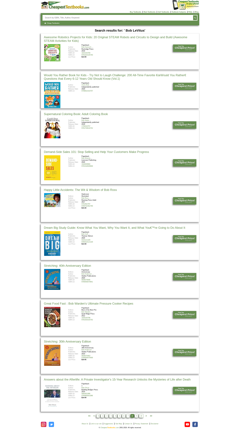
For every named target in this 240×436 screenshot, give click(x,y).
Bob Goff (85, 234)
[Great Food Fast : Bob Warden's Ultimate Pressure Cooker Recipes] (52, 327)
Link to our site (96, 424)
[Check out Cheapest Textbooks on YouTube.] (187, 424)
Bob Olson (85, 388)
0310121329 (86, 240)
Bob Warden (86, 312)
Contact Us (128, 424)
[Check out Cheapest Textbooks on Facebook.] (195, 424)
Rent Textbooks (150, 12)
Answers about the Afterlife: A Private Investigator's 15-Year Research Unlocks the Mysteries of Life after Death (117, 379)
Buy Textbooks (135, 12)
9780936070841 (87, 282)
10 (141, 416)
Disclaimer (154, 424)
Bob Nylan (85, 120)
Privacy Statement (141, 424)
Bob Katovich (86, 47)
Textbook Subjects (179, 12)
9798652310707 (87, 91)
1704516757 (86, 126)
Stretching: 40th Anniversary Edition (67, 265)
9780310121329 (87, 242)
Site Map (118, 424)
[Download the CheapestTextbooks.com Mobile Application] (185, 9)
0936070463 (86, 356)
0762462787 (86, 204)
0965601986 (86, 394)
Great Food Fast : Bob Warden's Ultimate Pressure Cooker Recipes (88, 303)
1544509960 (86, 164)
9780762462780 (87, 206)
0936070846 (86, 280)
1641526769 (86, 53)
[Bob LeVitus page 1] (89, 416)
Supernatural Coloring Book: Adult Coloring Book (76, 114)
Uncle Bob (85, 85)
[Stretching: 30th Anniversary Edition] (52, 365)
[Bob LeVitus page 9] (146, 416)
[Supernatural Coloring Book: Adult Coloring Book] (52, 138)
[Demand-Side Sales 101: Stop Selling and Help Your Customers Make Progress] (52, 180)
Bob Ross (85, 198)
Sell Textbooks (163, 12)
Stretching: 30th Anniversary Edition (67, 341)
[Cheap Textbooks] (65, 9)
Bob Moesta (86, 158)
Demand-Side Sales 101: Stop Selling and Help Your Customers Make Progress (96, 152)
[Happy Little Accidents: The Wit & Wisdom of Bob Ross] (52, 206)
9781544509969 (87, 166)
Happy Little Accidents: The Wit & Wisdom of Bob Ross (80, 190)
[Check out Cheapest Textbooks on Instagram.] (43, 424)
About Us (85, 424)
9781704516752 (87, 128)
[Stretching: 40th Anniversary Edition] (52, 289)
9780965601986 (87, 396)
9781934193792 (87, 320)
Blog (196, 12)
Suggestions (108, 424)
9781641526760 (87, 55)
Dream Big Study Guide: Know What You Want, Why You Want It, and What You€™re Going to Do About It (114, 227)
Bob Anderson (87, 274)
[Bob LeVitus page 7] (94, 416)
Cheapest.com (109, 428)
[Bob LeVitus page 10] (151, 416)
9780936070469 (87, 358)
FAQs (190, 12)
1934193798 (86, 318)
